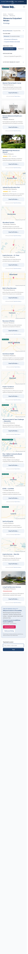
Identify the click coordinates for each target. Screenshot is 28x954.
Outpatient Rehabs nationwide (12, 41)
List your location (9, 627)
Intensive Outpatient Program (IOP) (13, 56)
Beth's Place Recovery (9, 288)
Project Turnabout (8, 386)
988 (12, 1)
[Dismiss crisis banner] (25, 2)
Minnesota (12, 15)
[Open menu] (24, 6)
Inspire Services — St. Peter (11, 255)
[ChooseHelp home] (8, 6)
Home (4, 14)
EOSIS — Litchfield (8, 488)
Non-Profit (6, 68)
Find (13, 649)
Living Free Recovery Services (12, 587)
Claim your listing (9, 631)
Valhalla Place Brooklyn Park (11, 187)
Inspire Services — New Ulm (11, 554)
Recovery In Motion (8, 321)
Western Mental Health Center (12, 83)
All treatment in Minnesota (10, 39)
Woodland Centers (8, 222)
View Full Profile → (13, 92)
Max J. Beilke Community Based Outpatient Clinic (12, 454)
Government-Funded (8, 439)
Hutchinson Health (8, 354)
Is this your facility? (13, 96)
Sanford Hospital (8, 521)
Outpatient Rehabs (9, 48)
